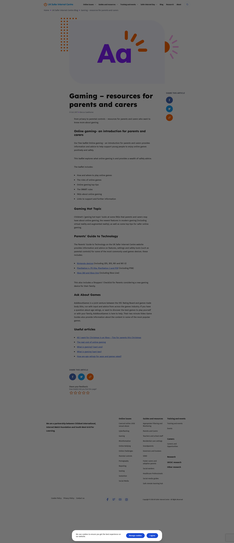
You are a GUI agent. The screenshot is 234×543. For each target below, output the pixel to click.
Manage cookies (135, 535)
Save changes (139, 300)
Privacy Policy (91, 299)
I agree (152, 535)
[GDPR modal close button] (146, 241)
